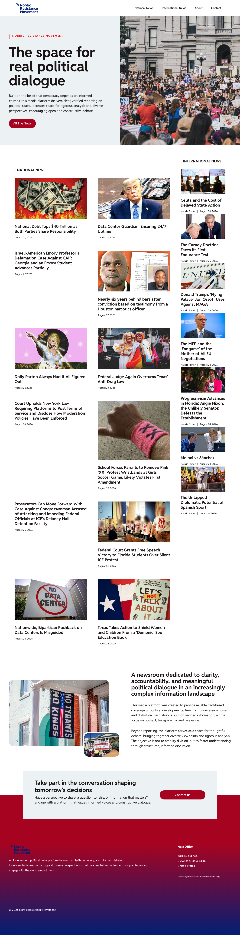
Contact (216, 8)
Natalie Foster (188, 211)
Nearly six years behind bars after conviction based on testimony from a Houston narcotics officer (133, 304)
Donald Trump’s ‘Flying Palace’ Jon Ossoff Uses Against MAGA (203, 299)
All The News (22, 123)
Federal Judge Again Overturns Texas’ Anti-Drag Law (133, 379)
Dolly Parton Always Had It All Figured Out (50, 379)
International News (174, 8)
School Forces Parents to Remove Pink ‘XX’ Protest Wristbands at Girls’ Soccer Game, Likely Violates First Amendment (133, 475)
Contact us (182, 795)
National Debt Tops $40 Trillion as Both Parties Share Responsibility (46, 229)
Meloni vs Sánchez (198, 457)
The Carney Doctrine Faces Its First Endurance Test (200, 249)
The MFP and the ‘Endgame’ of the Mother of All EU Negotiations (196, 351)
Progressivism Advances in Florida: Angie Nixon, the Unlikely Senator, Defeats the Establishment (203, 408)
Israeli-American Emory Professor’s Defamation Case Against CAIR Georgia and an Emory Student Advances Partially (47, 260)
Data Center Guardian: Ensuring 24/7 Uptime (132, 229)
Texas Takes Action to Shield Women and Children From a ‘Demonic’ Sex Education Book (131, 632)
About (199, 8)
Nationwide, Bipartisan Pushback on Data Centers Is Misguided (48, 630)
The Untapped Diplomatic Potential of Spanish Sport (202, 502)
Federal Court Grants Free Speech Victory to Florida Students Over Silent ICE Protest (134, 555)
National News (144, 8)
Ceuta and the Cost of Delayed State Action (201, 203)
